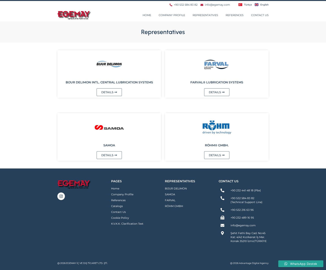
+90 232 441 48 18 (242, 190)
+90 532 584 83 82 (242, 198)
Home (147, 15)
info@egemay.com (243, 225)
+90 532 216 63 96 (242, 210)
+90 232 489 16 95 (242, 217)
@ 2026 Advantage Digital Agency (249, 263)
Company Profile (172, 15)
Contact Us (260, 15)
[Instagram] (61, 196)
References (235, 15)
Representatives (205, 15)
